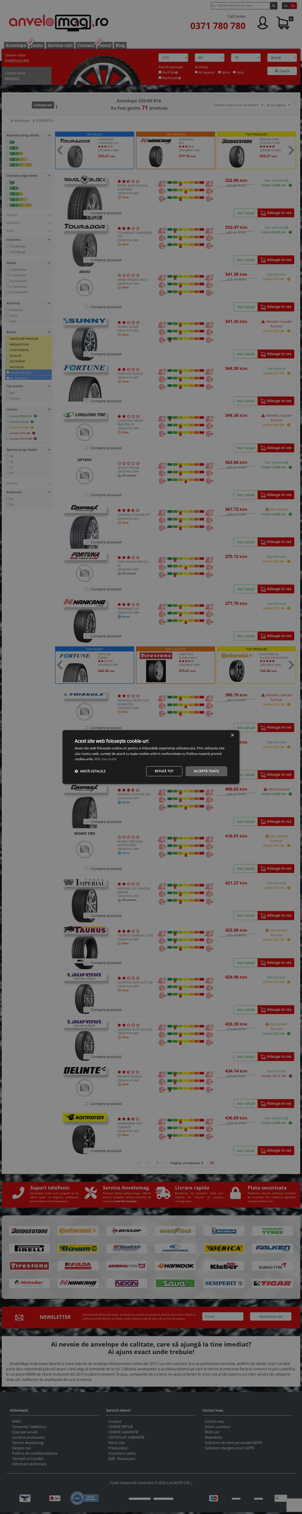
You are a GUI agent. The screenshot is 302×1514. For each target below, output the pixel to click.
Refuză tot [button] (164, 771)
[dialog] (151, 757)
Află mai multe (105, 759)
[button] (90, 771)
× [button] (232, 735)
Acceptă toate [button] (206, 771)
